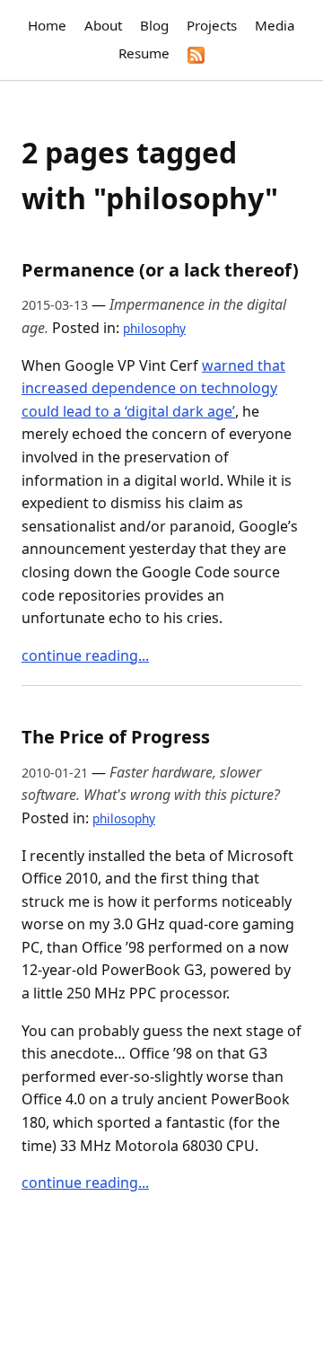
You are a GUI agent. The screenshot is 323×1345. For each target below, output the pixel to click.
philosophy (154, 328)
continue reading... (85, 655)
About (103, 25)
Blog (154, 25)
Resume (144, 53)
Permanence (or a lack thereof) (160, 270)
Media (275, 25)
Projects (212, 25)
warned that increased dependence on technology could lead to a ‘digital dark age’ (153, 388)
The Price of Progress (116, 737)
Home (47, 25)
